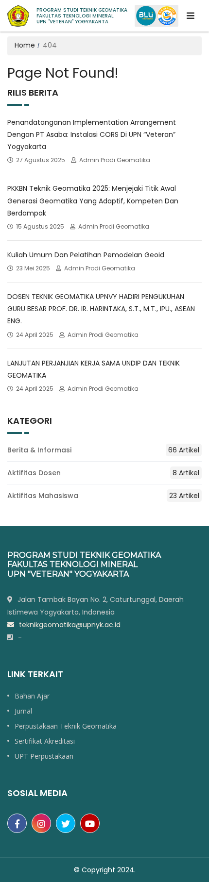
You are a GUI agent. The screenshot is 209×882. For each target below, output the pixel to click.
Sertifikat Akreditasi (45, 741)
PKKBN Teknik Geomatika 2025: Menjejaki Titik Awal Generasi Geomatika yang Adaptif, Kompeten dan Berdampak (92, 200)
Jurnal (23, 711)
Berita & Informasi (103, 450)
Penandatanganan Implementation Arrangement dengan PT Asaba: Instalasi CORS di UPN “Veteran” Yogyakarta (91, 134)
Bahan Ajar (32, 696)
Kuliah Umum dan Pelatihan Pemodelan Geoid (85, 255)
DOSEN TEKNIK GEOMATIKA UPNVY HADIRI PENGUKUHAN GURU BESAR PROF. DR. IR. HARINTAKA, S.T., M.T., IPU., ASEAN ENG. (101, 309)
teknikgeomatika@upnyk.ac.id (70, 625)
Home (25, 45)
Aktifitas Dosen (103, 473)
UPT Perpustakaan (44, 756)
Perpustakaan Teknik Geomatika (66, 726)
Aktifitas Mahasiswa (103, 495)
